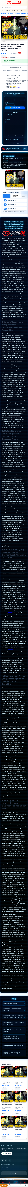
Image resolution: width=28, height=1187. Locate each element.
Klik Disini (17, 88)
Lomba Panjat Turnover (15, 196)
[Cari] (3, 7)
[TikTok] (9, 1160)
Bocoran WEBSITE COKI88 (23, 196)
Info (25, 149)
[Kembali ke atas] (25, 1176)
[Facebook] (2, 1160)
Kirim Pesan (8, 1153)
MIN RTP (6, 102)
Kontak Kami (4, 1170)
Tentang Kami (4, 1167)
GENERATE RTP (15, 108)
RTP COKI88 (15, 10)
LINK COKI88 (17, 13)
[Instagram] (6, 1160)
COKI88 (10, 612)
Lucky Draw (6, 196)
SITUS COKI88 (6, 10)
